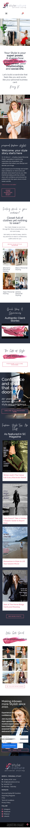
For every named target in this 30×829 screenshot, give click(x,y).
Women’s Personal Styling (6, 269)
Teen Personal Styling (8, 292)
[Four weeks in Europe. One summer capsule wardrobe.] (8, 652)
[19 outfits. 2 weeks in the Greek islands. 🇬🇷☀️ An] (21, 652)
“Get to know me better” (9, 184)
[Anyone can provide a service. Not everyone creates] (21, 665)
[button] (6, 13)
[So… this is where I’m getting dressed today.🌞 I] (8, 677)
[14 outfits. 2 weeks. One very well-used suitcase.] (8, 665)
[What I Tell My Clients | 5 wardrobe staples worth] (21, 677)
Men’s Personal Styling (21, 268)
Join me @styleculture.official (15, 639)
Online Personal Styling (18, 293)
